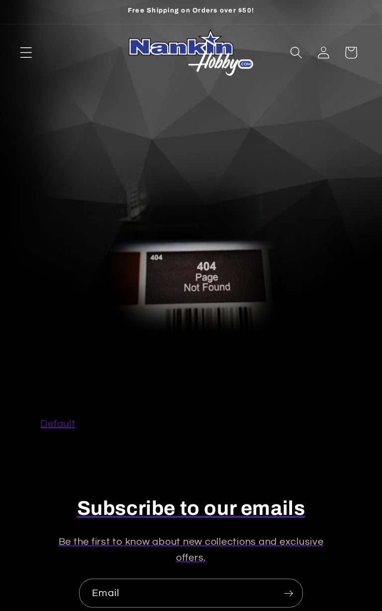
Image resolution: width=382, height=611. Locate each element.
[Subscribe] (288, 593)
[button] (26, 52)
